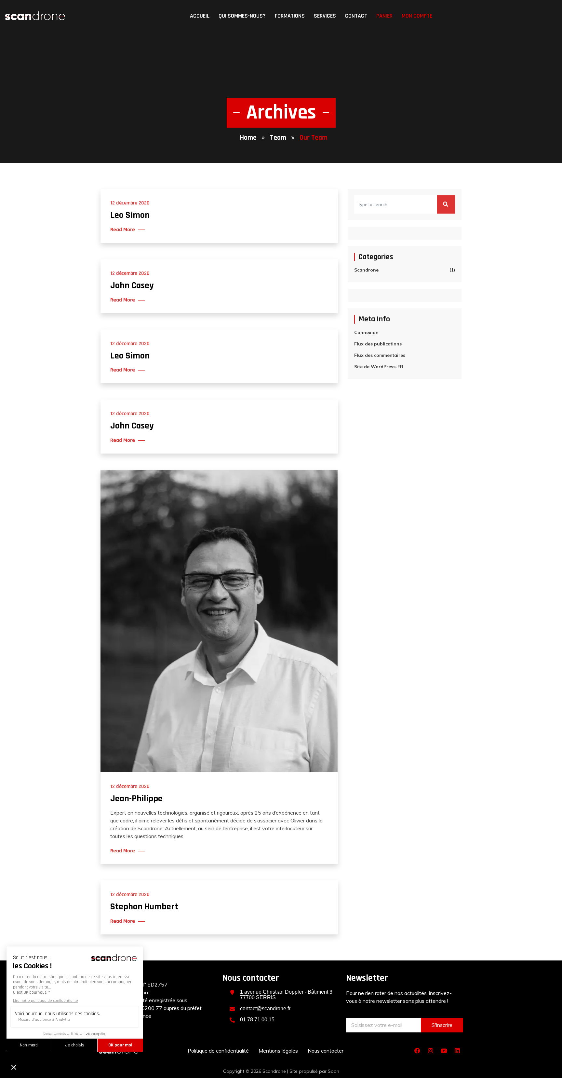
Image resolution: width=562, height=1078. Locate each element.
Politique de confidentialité (218, 1050)
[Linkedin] (457, 1051)
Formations (290, 16)
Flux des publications (378, 344)
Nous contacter (325, 1050)
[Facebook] (417, 1051)
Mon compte (417, 16)
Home (248, 137)
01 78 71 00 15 (257, 1019)
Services (325, 16)
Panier (384, 16)
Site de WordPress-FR (378, 367)
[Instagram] (430, 1051)
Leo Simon (130, 215)
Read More (122, 230)
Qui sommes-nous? (242, 16)
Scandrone (366, 270)
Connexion (366, 332)
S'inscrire (442, 1025)
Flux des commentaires (379, 355)
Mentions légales (278, 1050)
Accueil (199, 16)
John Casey (132, 285)
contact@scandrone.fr (265, 1008)
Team (278, 137)
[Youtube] (444, 1051)
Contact (356, 16)
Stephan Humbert (144, 907)
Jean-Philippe (136, 799)
